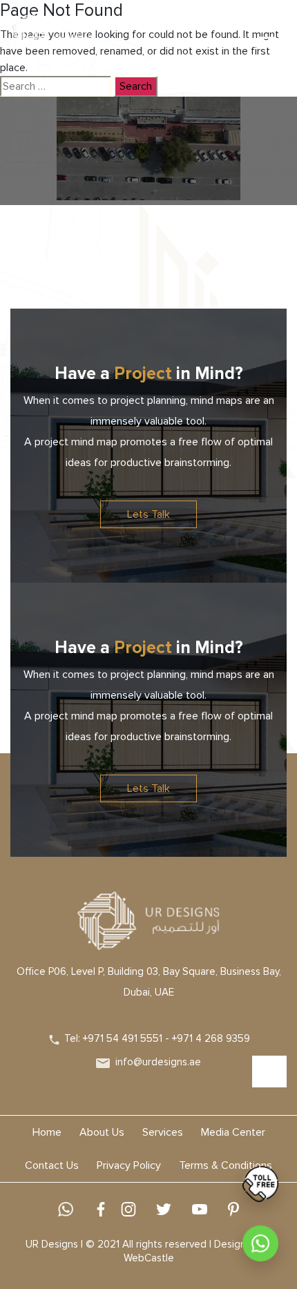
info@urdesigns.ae (158, 1062)
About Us (101, 1132)
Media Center (233, 1132)
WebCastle (149, 1258)
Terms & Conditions (225, 1165)
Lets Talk (148, 514)
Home (46, 1132)
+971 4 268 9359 (211, 1038)
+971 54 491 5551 (122, 1038)
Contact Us (52, 1165)
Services (162, 1132)
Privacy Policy (129, 1165)
